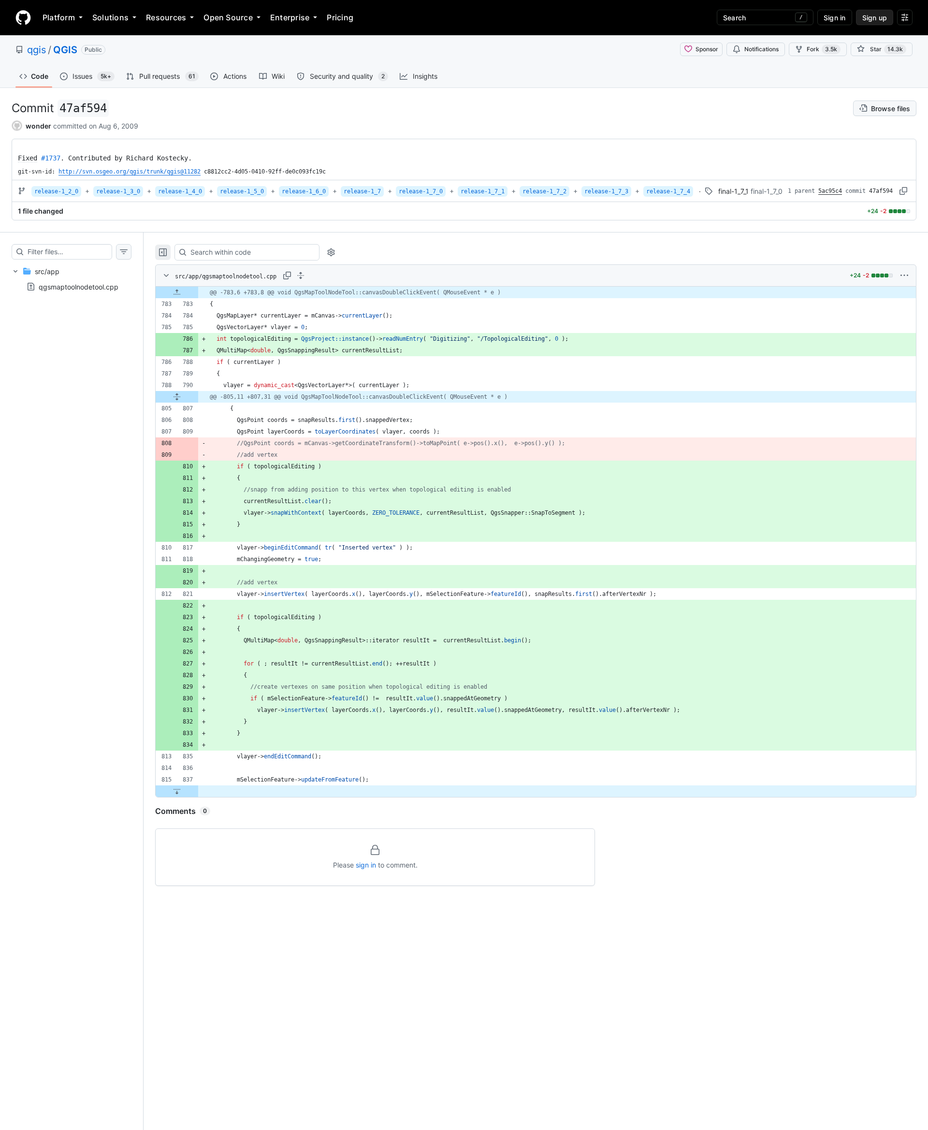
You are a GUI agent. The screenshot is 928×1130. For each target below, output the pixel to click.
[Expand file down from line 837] (177, 791)
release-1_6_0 (304, 191)
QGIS (65, 50)
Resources (166, 17)
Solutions (110, 17)
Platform (59, 17)
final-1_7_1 (733, 191)
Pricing (340, 17)
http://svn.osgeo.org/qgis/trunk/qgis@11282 (129, 171)
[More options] (904, 275)
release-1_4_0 (180, 191)
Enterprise (289, 17)
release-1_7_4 (668, 191)
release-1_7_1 (483, 191)
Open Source (228, 17)
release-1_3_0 (118, 191)
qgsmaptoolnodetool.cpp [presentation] (78, 287)
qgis (36, 50)
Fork (822, 49)
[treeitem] (71, 278)
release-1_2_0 (56, 191)
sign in (366, 865)
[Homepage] (23, 17)
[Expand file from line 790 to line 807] (177, 397)
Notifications (761, 49)
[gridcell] (536, 292)
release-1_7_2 (544, 191)
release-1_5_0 (242, 191)
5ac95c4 (830, 191)
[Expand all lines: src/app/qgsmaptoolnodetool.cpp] (300, 275)
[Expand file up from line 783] (177, 292)
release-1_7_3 (606, 191)
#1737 (50, 158)
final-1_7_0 (767, 191)
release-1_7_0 (421, 191)
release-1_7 (362, 191)
